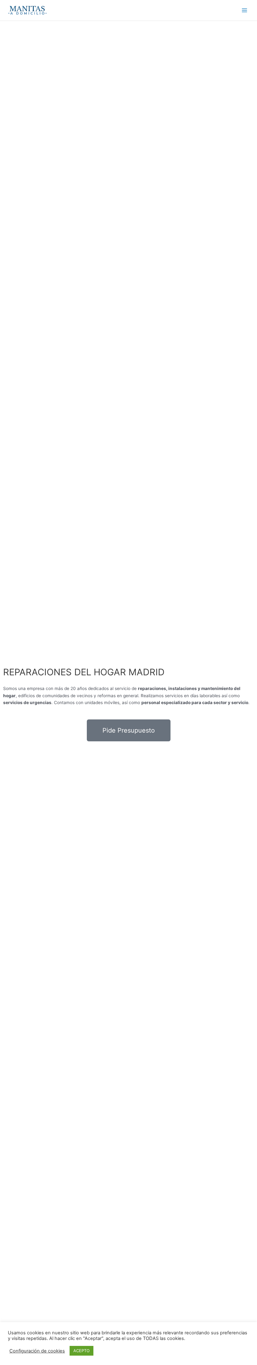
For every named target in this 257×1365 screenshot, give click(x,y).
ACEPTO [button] (81, 1350)
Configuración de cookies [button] (37, 1351)
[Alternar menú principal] (244, 10)
